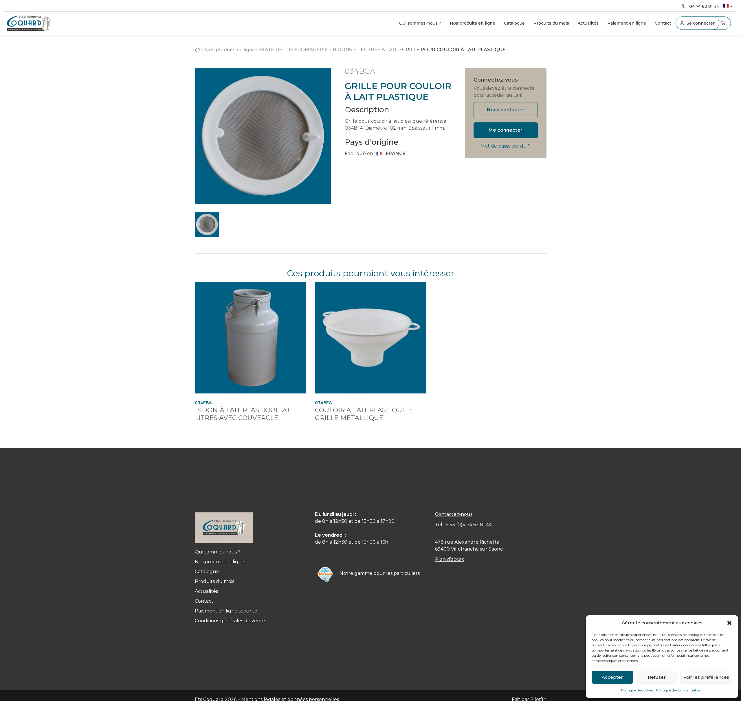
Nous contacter (505, 110)
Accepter (612, 677)
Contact (663, 23)
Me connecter (505, 130)
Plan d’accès (449, 559)
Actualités (588, 23)
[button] (729, 623)
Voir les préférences (706, 677)
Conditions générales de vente (230, 620)
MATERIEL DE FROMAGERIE (294, 49)
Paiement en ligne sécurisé (226, 611)
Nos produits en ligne (472, 23)
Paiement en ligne (626, 23)
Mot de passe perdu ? (505, 146)
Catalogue (514, 23)
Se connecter (701, 23)
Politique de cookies (637, 690)
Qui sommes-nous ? (420, 23)
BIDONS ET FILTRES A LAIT (365, 49)
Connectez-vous (496, 80)
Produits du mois (551, 23)
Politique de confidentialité (678, 690)
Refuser (657, 677)
